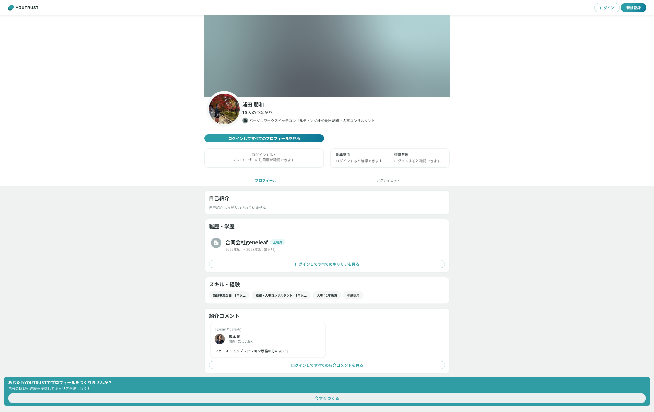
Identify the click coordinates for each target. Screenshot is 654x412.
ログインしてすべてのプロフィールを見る (264, 138)
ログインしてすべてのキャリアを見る (327, 264)
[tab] (265, 180)
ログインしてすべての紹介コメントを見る (327, 365)
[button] (327, 56)
